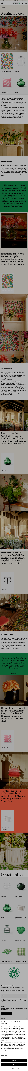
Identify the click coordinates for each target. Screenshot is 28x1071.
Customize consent (14, 1068)
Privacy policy (4, 1055)
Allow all (14, 1060)
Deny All (14, 1064)
